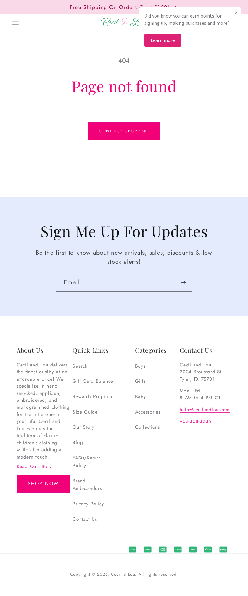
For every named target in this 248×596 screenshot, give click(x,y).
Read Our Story (34, 466)
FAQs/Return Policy (87, 461)
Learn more (163, 40)
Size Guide (85, 411)
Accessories (148, 411)
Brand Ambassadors (87, 484)
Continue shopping (124, 131)
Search (80, 365)
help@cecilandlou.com (205, 409)
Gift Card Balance (93, 381)
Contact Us (85, 519)
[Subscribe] (183, 283)
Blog (78, 442)
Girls (140, 381)
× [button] (236, 12)
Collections (147, 427)
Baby (140, 396)
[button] (15, 22)
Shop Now (43, 483)
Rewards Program (92, 396)
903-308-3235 (195, 421)
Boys (140, 365)
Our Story (83, 427)
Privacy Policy (88, 503)
